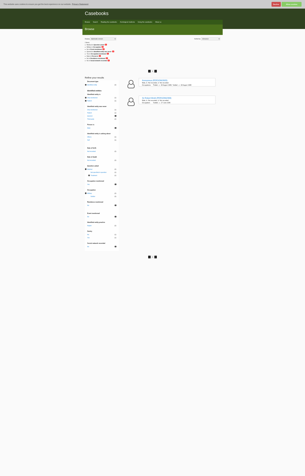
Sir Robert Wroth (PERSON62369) (156, 98)
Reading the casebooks (109, 22)
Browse (87, 22)
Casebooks (97, 13)
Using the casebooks (145, 22)
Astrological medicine (127, 22)
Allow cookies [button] (291, 4)
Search (95, 22)
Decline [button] (276, 4)
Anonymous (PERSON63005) (154, 80)
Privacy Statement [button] (80, 4)
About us (158, 22)
